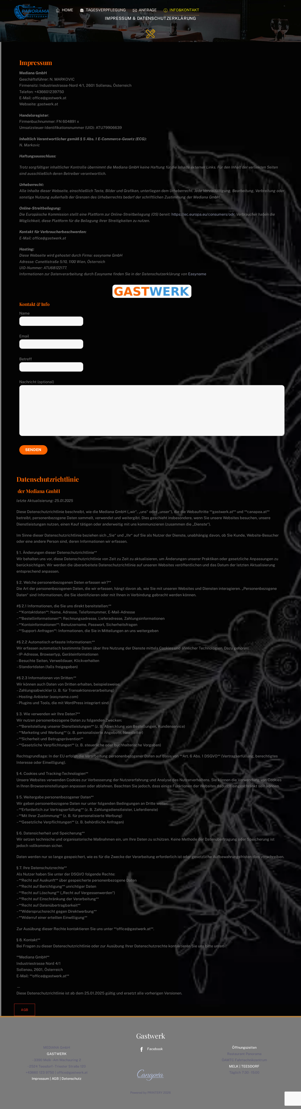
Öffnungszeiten (244, 1047)
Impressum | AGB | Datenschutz (56, 1078)
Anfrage (147, 10)
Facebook (154, 1049)
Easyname (197, 274)
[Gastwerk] (31, 16)
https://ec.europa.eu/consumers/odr (202, 214)
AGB (24, 1010)
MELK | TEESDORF (244, 1066)
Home (67, 10)
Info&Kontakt (184, 10)
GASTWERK (57, 1054)
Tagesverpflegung (105, 10)
